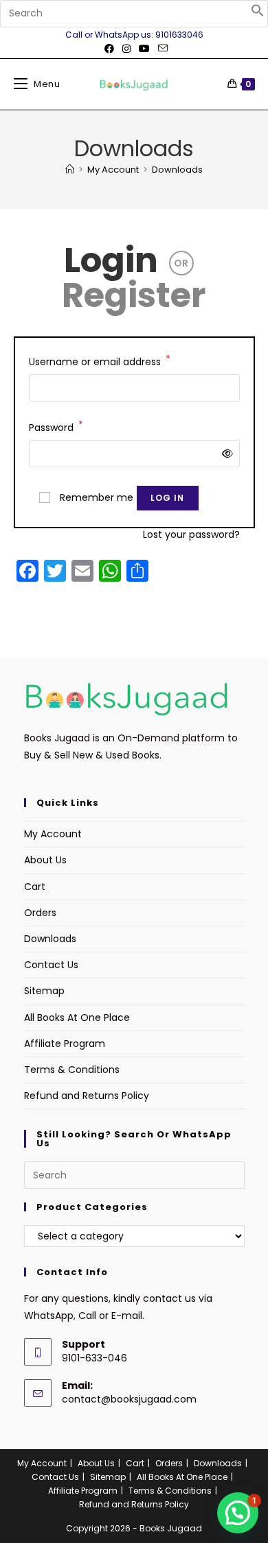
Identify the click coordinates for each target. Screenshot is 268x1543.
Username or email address (99, 361)
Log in (167, 498)
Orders (40, 912)
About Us (45, 860)
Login (111, 260)
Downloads (177, 169)
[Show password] (224, 453)
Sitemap (44, 991)
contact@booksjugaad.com (129, 1399)
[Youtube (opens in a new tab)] (144, 48)
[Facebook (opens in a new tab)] (109, 48)
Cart (34, 886)
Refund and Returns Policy (86, 1095)
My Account (53, 834)
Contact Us (51, 965)
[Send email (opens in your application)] (161, 48)
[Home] (69, 169)
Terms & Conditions (72, 1069)
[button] (258, 14)
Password (56, 426)
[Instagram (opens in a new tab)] (126, 48)
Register (134, 295)
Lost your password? (191, 534)
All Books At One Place (77, 1017)
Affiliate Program (64, 1043)
